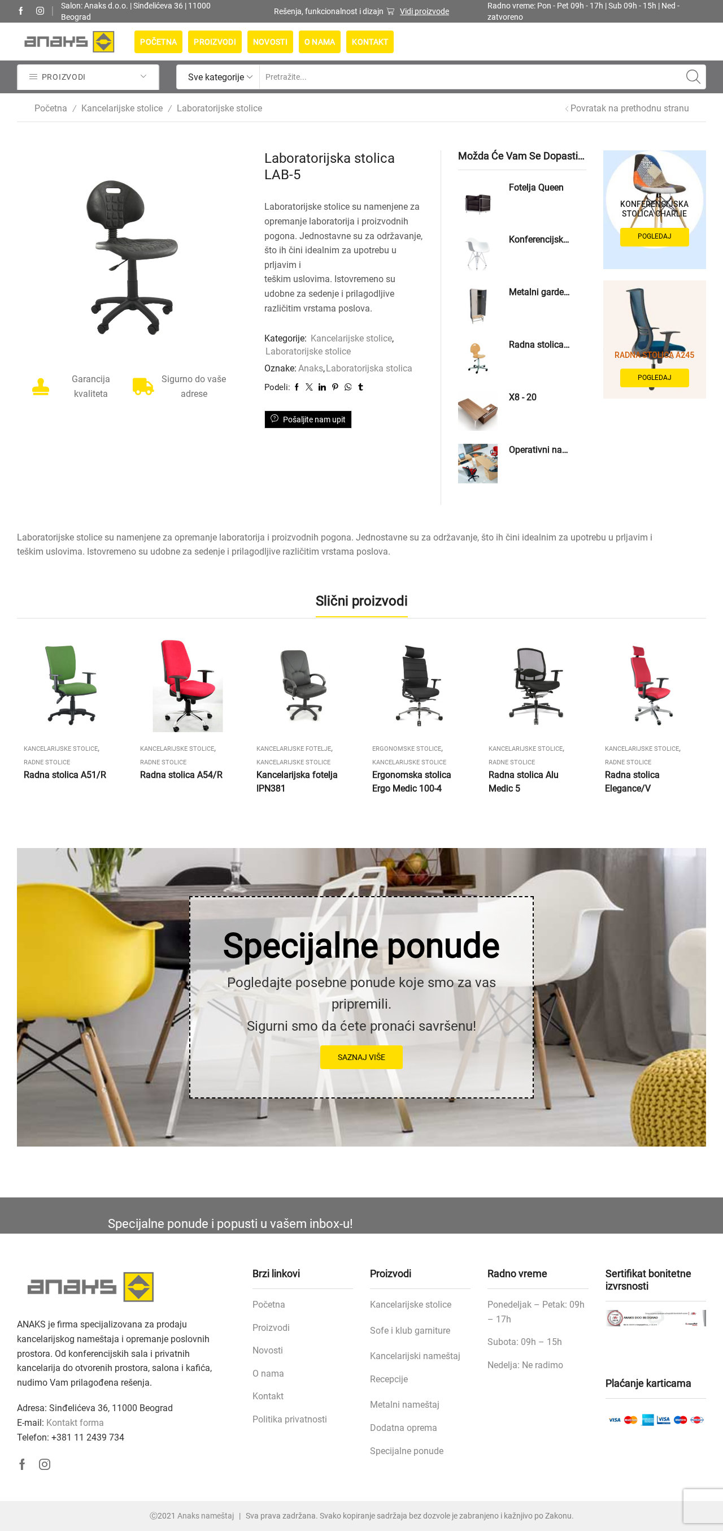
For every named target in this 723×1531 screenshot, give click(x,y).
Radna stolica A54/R (181, 774)
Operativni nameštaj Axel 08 (540, 449)
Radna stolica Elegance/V (632, 781)
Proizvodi (215, 41)
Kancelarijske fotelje (293, 748)
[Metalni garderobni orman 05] (478, 306)
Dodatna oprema (403, 1427)
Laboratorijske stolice (219, 108)
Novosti (270, 41)
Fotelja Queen (536, 187)
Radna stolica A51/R (65, 774)
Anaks (310, 368)
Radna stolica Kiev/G (540, 344)
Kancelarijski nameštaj (415, 1356)
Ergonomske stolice (406, 748)
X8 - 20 (523, 397)
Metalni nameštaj (404, 1404)
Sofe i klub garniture (410, 1330)
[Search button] (693, 77)
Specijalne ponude (406, 1451)
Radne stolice (47, 762)
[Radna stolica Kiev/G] (478, 358)
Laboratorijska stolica (369, 368)
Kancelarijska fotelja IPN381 (297, 781)
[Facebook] (21, 11)
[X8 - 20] (478, 411)
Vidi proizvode (424, 11)
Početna (158, 41)
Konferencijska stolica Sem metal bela (540, 239)
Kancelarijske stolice (122, 108)
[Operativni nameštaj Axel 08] (478, 463)
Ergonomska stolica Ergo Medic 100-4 (411, 781)
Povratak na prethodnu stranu (629, 108)
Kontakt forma (75, 1422)
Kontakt (370, 41)
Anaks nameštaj (205, 1515)
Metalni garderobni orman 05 (540, 292)
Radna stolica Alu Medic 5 (524, 781)
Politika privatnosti (289, 1419)
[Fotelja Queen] (478, 201)
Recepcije (389, 1379)
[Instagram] (40, 11)
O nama (320, 41)
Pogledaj (655, 236)
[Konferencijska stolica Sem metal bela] (478, 253)
